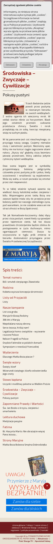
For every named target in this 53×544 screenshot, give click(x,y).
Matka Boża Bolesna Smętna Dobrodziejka (25, 444)
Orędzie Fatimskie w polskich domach (22, 342)
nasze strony (41, 525)
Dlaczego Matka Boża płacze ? (18, 356)
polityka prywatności (30, 530)
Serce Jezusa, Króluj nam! (16, 327)
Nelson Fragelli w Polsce (15, 338)
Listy (5, 301)
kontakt (44, 530)
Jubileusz (16, 527)
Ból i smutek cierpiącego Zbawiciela (21, 281)
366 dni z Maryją (11, 319)
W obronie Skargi (29, 527)
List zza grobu (10, 311)
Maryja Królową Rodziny (15, 315)
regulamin (15, 530)
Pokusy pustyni (10, 397)
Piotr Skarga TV (26, 541)
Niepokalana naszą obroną (16, 323)
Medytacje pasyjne (12, 421)
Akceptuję (43, 65)
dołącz (30, 525)
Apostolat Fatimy (42, 541)
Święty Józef (9, 366)
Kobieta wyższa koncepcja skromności (23, 291)
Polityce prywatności (21, 24)
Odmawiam (10, 65)
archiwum (42, 527)
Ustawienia (26, 65)
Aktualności (43, 539)
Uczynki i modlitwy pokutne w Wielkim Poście (26, 383)
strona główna (18, 525)
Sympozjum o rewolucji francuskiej (21, 346)
